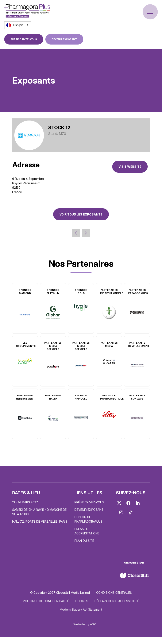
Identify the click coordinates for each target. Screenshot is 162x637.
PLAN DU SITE (84, 540)
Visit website (130, 166)
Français (18, 25)
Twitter (119, 503)
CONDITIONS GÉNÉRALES (114, 592)
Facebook (128, 503)
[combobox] (17, 25)
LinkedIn (138, 503)
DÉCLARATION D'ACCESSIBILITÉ (116, 601)
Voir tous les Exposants (81, 214)
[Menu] (150, 12)
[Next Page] (86, 233)
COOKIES (81, 601)
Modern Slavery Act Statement (81, 609)
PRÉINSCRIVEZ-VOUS (24, 39)
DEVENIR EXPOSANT (64, 39)
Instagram (121, 512)
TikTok (130, 512)
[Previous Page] (76, 233)
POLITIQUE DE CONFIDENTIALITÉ (46, 601)
